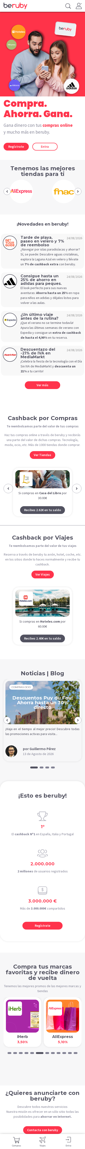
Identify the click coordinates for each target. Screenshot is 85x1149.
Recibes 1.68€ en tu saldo (45, 519)
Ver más (42, 385)
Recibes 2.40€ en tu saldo (42, 647)
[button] (7, 191)
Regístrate (16, 146)
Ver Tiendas (42, 455)
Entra (45, 146)
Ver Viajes (42, 583)
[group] (21, 191)
